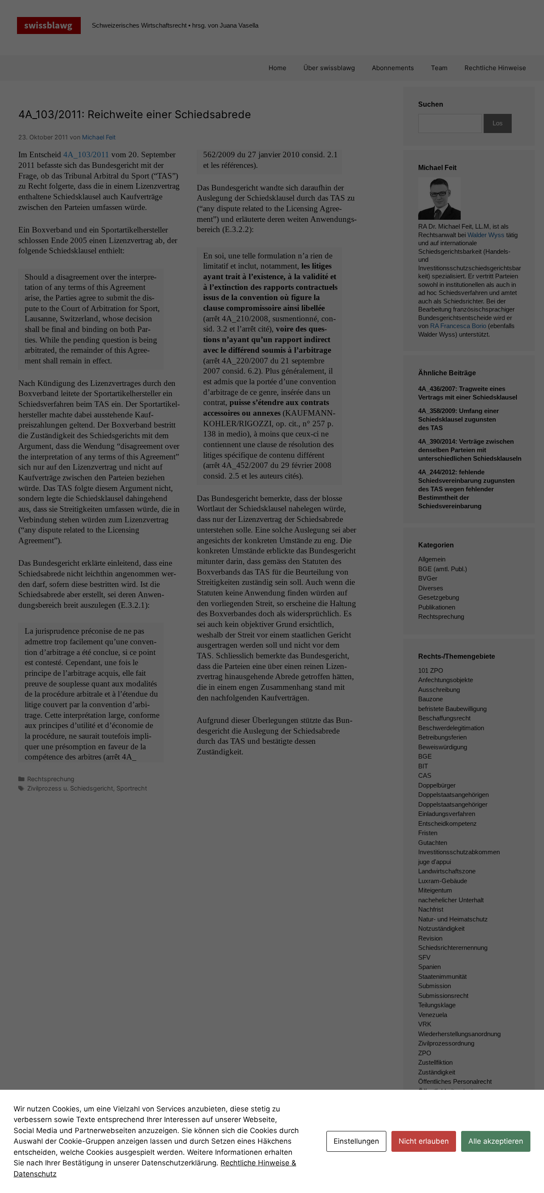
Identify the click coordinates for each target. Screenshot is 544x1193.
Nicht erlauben (424, 1141)
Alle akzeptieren (495, 1141)
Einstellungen (356, 1141)
